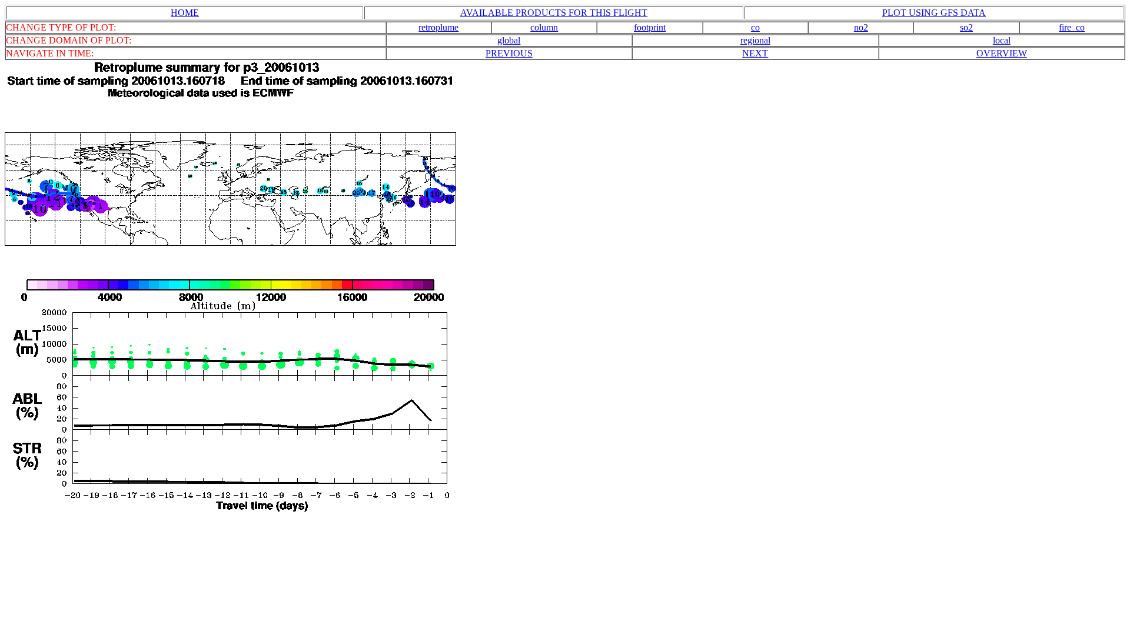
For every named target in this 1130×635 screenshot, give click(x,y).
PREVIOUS (509, 53)
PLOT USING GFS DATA (934, 13)
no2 (861, 27)
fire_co (1072, 27)
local (1002, 40)
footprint (650, 27)
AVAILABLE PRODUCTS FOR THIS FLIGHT (553, 13)
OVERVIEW (1001, 53)
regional (755, 40)
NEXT (755, 53)
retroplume (438, 27)
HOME (185, 13)
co (755, 27)
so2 (966, 27)
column (544, 27)
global (508, 40)
